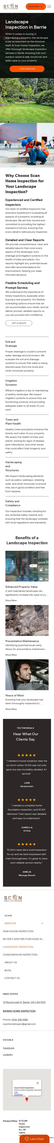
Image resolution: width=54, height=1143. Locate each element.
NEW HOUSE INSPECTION (18, 931)
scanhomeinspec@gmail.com (19, 1023)
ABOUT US (10, 962)
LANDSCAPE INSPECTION (18, 946)
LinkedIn (8, 1054)
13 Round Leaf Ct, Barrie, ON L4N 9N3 (24, 1002)
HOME (8, 915)
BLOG (7, 970)
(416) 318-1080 (19, 1019)
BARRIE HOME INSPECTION (19, 1010)
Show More (11, 600)
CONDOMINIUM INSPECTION (20, 954)
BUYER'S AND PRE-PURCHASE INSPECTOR (24, 938)
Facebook (8, 1047)
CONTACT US (12, 977)
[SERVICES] (42, 923)
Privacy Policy (10, 1120)
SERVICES (10, 923)
